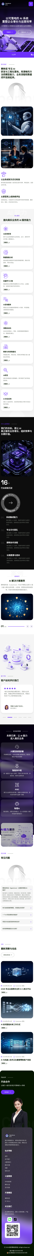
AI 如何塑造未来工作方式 (10, 1024)
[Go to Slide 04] (20, 717)
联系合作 (24, 32)
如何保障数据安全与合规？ (10, 929)
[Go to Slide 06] (29, 717)
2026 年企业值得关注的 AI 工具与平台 (16, 989)
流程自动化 (7, 328)
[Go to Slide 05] (24, 717)
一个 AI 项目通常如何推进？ (10, 915)
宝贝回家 (7, 1187)
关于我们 (7, 1159)
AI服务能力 (8, 1162)
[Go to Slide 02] (9, 717)
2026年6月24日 (7, 986)
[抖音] (15, 1219)
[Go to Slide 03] (14, 717)
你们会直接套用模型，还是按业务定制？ (14, 908)
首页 (6, 1156)
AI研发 (5, 375)
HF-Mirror (7, 1201)
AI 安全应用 (7, 399)
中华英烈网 (8, 1181)
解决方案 (7, 1165)
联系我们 (7, 1092)
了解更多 (8, 32)
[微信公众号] (9, 1219)
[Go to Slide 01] (4, 717)
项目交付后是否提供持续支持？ (11, 922)
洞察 (6, 1168)
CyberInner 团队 (20, 986)
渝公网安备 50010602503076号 (17, 1253)
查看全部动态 (6, 955)
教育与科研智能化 (9, 352)
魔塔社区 (7, 1198)
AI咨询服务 (7, 305)
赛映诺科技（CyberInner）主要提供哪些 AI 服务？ (15, 889)
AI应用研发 (7, 234)
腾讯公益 (7, 1184)
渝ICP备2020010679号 (16, 1251)
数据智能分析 (8, 257)
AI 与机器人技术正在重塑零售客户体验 (16, 1060)
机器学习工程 (8, 281)
